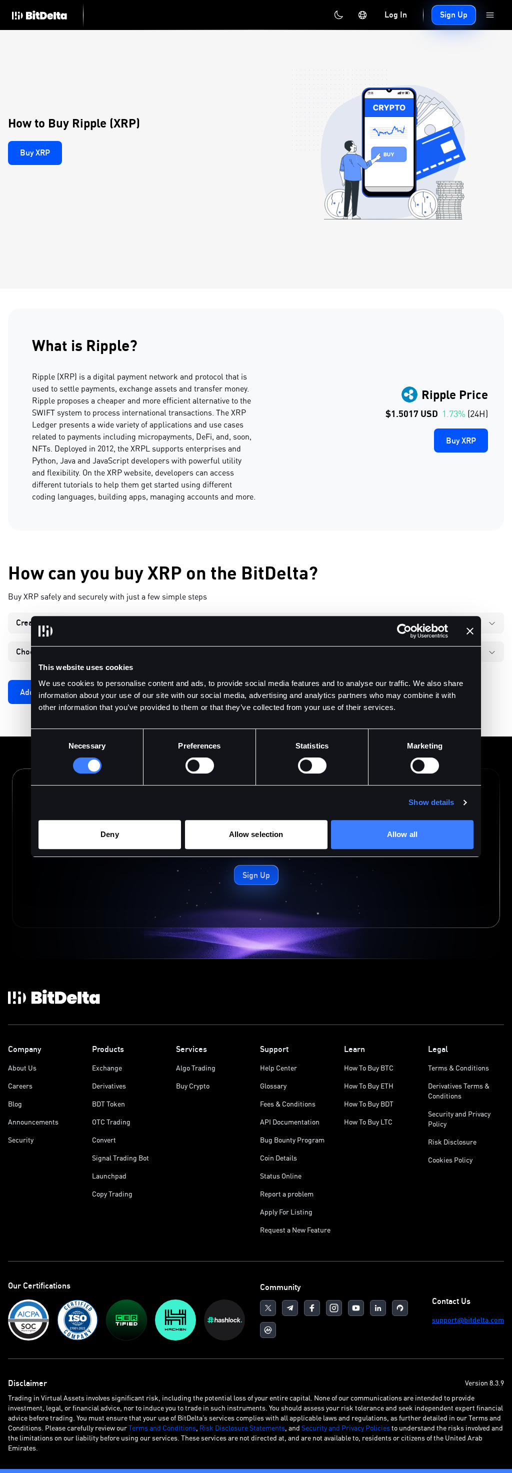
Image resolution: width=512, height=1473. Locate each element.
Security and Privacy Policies (346, 1428)
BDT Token (108, 1104)
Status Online (281, 1176)
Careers (20, 1086)
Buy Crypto (193, 1086)
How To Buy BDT (369, 1104)
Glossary (273, 1086)
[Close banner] (470, 631)
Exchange (107, 1068)
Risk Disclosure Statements (242, 1428)
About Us (22, 1068)
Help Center (278, 1068)
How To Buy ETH (369, 1086)
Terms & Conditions (458, 1068)
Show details (431, 802)
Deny (109, 834)
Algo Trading (196, 1068)
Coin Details (278, 1158)
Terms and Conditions (162, 1428)
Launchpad (109, 1176)
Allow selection (256, 834)
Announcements (33, 1122)
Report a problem (287, 1194)
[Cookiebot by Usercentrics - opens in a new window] (404, 631)
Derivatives (109, 1086)
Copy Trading (112, 1194)
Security (21, 1140)
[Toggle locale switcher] (362, 15)
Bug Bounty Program (292, 1140)
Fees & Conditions (288, 1104)
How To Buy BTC (369, 1068)
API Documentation (290, 1122)
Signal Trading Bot (120, 1158)
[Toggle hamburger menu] (490, 15)
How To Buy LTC (368, 1122)
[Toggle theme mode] (338, 15)
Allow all (402, 834)
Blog (15, 1104)
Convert (104, 1140)
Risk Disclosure (452, 1142)
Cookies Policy (450, 1160)
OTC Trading (111, 1122)
